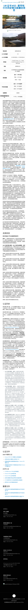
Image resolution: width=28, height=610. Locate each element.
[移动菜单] (26, 2)
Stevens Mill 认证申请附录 (10, 475)
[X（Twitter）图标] (14, 604)
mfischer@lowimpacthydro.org (10, 539)
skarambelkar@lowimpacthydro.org (11, 553)
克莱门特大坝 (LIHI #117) (9, 119)
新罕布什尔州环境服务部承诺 (11, 482)
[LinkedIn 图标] (15, 604)
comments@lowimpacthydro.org (12, 327)
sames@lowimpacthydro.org (9, 514)
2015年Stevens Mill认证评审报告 (12, 471)
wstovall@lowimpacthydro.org (10, 578)
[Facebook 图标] (12, 604)
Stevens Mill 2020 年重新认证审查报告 (13, 457)
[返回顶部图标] (14, 595)
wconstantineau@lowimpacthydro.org (12, 526)
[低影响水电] (10, 2)
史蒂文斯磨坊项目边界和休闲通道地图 (13, 477)
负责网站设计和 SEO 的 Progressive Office (14, 602)
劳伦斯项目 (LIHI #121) (20, 165)
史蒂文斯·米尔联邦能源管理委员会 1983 (14, 496)
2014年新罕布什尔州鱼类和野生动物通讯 (13, 480)
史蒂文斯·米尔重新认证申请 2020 (12, 459)
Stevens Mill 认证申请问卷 (10, 473)
